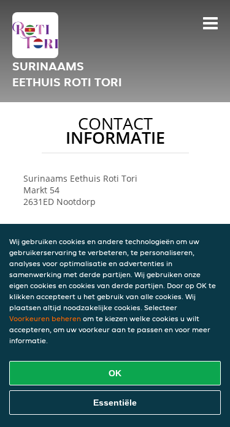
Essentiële (115, 402)
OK (115, 373)
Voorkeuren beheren (45, 318)
